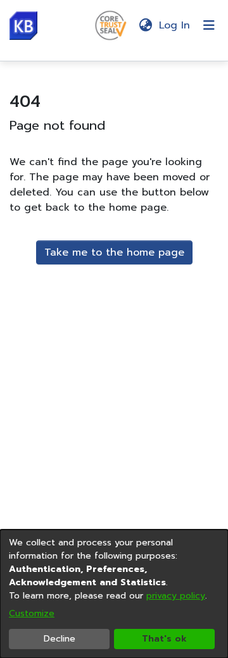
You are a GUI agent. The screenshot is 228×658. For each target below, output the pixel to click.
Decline (59, 638)
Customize (31, 613)
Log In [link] (175, 25)
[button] (23, 25)
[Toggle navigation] (209, 25)
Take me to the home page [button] (114, 252)
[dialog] (114, 594)
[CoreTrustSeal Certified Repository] (111, 24)
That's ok (164, 638)
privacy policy (175, 595)
